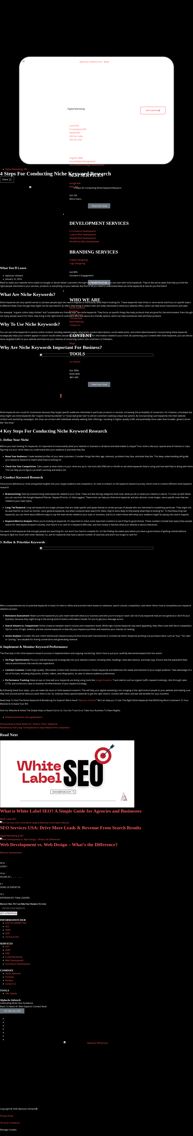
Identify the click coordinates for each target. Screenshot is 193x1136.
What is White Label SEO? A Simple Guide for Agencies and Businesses (71, 811)
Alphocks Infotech (87, 700)
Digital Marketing (76, 108)
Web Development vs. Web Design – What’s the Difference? (59, 844)
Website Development (11, 852)
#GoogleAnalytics (33, 717)
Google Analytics (103, 680)
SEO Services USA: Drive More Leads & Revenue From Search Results (70, 827)
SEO (26, 169)
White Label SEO (8, 819)
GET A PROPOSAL (8, 913)
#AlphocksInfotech (14, 717)
